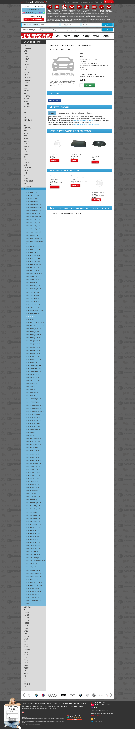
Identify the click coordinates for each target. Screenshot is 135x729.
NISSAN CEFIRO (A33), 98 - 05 (33, 261)
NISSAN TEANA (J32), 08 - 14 (33, 549)
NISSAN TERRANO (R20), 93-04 (33, 558)
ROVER (26, 631)
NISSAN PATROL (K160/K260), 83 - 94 (35, 414)
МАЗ (25, 681)
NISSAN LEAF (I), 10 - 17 (32, 316)
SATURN (26, 639)
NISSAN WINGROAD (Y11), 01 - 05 (34, 585)
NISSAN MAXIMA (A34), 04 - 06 (33, 335)
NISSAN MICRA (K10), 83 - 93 (33, 341)
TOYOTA (26, 663)
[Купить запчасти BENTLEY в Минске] (72, 695)
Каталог (66, 2)
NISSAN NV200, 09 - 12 (31, 387)
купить (74, 160)
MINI (25, 183)
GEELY (25, 125)
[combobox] (8, 717)
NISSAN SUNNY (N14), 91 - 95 (33, 539)
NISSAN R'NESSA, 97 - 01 (32, 481)
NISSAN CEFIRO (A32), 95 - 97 (33, 258)
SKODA (26, 644)
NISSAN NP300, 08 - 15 (31, 384)
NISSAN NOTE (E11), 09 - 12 (32, 377)
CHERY (26, 75)
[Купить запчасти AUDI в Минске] (52, 695)
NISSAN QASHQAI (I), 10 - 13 (33, 469)
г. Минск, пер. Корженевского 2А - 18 (35, 713)
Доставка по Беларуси (78, 113)
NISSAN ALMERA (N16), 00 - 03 (33, 207)
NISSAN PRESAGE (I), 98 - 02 (33, 442)
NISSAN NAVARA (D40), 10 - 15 (33, 371)
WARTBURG (27, 673)
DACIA (25, 88)
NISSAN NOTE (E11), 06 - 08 (32, 374)
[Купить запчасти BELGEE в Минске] (63, 695)
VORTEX (26, 668)
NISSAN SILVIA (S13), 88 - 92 (33, 515)
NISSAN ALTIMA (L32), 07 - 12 (33, 226)
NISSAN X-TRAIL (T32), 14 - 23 (33, 594)
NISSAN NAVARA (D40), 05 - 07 (33, 368)
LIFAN (25, 173)
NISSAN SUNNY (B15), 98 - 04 (33, 533)
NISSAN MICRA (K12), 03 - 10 (33, 350)
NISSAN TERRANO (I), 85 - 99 (33, 552)
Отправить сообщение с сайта (99, 710)
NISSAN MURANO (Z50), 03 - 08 (33, 359)
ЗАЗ (25, 679)
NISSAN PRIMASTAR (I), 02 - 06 (33, 445)
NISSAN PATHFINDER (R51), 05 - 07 (34, 405)
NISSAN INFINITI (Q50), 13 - (33, 301)
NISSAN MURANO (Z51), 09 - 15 (33, 362)
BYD (25, 69)
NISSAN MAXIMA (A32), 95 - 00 (33, 329)
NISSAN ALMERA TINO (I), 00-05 (34, 217)
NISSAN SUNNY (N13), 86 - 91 (33, 536)
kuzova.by (27, 1)
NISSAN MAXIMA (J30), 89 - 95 (33, 338)
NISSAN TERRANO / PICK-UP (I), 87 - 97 (35, 561)
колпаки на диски (79, 19)
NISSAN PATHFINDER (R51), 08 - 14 (34, 408)
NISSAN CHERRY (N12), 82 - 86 (33, 264)
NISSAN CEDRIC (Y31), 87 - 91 (33, 252)
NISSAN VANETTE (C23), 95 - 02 (33, 576)
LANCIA (26, 165)
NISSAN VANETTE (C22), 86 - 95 (33, 573)
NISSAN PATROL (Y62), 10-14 (33, 426)
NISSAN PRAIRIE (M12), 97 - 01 (33, 439)
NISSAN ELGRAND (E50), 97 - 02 (33, 277)
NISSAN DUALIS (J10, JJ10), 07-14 (34, 274)
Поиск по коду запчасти (39, 706)
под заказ (89, 85)
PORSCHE (26, 620)
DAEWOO (26, 91)
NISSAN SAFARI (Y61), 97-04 (33, 497)
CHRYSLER (27, 80)
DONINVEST (27, 107)
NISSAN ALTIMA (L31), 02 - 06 (33, 223)
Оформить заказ (26, 706)
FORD (25, 117)
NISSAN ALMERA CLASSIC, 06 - (33, 214)
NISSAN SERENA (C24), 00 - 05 (33, 509)
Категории (74, 2)
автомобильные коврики (68, 19)
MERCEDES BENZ (28, 181)
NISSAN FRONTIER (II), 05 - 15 (33, 289)
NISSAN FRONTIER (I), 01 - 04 (33, 286)
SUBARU (26, 652)
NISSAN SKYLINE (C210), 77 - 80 (33, 524)
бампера (62, 16)
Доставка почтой (92, 113)
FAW (25, 112)
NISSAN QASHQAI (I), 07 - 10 (33, 466)
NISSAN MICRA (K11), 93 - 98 (33, 344)
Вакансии (83, 703)
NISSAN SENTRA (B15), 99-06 (33, 500)
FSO (25, 122)
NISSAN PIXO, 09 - (30, 435)
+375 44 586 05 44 (35, 9)
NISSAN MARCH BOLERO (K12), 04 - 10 (35, 322)
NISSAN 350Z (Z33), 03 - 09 (32, 195)
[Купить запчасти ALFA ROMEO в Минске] (36, 695)
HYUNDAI (26, 141)
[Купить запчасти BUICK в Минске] (94, 695)
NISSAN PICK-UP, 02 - (31, 432)
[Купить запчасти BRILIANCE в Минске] (87, 695)
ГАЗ (25, 676)
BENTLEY (26, 59)
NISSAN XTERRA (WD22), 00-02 (33, 601)
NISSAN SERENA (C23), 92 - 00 (33, 506)
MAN (25, 175)
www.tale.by (37, 724)
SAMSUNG (27, 636)
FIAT (25, 115)
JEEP (25, 157)
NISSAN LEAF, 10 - (57, 153)
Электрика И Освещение (105, 36)
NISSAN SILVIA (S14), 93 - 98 (33, 518)
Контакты (98, 2)
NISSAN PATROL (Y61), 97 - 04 (33, 420)
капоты (66, 16)
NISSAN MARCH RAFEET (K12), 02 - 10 (35, 326)
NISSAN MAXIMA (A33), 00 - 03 (33, 332)
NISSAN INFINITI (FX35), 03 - (33, 292)
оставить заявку (35, 19)
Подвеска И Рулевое (76, 36)
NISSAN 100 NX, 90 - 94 (31, 192)
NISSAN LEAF (57, 178)
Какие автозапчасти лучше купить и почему (60, 706)
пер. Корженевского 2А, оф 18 (83, 120)
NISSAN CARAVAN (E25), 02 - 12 (33, 246)
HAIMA (26, 133)
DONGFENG (27, 104)
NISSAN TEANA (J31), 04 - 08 (33, 545)
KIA (25, 160)
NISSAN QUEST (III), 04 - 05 (32, 478)
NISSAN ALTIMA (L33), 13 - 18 (33, 229)
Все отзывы (74, 719)
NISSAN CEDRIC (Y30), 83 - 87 (33, 249)
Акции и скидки (78, 706)
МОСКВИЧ (27, 684)
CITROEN (26, 83)
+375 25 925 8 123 (29, 12)
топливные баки (106, 19)
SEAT (25, 641)
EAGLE (26, 109)
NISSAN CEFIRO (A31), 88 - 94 (33, 255)
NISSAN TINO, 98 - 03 (31, 567)
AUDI (25, 54)
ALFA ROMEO (27, 48)
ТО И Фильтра (58, 36)
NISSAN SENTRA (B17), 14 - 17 (33, 503)
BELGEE (26, 56)
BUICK (25, 67)
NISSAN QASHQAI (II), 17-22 (33, 475)
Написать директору (96, 715)
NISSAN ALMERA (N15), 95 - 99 (33, 204)
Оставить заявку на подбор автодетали (102, 713)
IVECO (25, 152)
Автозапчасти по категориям (30, 709)
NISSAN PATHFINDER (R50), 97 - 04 (34, 399)
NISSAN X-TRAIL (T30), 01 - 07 (33, 588)
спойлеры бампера (90, 16)
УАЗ (25, 686)
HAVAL (26, 136)
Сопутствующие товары (65, 703)
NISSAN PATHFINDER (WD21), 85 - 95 (35, 411)
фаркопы (49, 20)
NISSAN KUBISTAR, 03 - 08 (32, 313)
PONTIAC (26, 618)
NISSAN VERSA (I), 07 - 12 (32, 579)
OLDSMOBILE (27, 607)
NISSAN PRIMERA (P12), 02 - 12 (33, 460)
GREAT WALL (27, 128)
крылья (70, 16)
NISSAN (26, 189)
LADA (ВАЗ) (27, 162)
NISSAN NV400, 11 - (31, 396)
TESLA (26, 660)
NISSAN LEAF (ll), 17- (31, 319)
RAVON (26, 626)
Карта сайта (52, 709)
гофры (92, 19)
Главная (24, 703)
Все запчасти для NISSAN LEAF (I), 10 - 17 (65, 213)
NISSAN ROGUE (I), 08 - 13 (32, 484)
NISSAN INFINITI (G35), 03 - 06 (33, 298)
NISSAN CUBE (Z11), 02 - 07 (32, 267)
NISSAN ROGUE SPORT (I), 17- (33, 491)
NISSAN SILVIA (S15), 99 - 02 (33, 521)
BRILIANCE (27, 64)
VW (25, 671)
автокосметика (60, 20)
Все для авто (43, 709)
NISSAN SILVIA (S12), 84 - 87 (33, 512)
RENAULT (26, 628)
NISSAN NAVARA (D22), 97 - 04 (33, 365)
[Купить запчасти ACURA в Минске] (30, 695)
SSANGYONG (27, 649)
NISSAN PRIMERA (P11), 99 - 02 (33, 457)
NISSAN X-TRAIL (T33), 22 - (33, 597)
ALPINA (26, 51)
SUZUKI (26, 655)
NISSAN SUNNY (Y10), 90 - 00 (33, 542)
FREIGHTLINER (28, 120)
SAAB (25, 633)
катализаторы (98, 19)
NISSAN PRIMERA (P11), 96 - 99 (33, 454)
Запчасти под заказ (45, 703)
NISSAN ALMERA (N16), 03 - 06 (33, 211)
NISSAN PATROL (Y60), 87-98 (33, 417)
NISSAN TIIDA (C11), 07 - (32, 564)
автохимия (54, 20)
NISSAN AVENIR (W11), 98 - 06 (33, 232)
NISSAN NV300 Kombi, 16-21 (33, 393)
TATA (25, 657)
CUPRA (26, 85)
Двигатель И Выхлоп (96, 36)
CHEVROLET (27, 77)
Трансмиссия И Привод (86, 36)
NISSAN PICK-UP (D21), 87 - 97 (33, 429)
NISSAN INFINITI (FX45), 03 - (33, 295)
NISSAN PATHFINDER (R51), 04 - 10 (34, 402)
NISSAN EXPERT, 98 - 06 (32, 283)
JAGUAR (26, 154)
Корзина (109, 2)
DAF (25, 93)
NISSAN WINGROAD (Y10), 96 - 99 (34, 582)
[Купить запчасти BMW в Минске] (80, 695)
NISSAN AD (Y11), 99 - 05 (32, 198)
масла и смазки (68, 20)
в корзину (54, 187)
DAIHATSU (27, 96)
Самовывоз (52, 113)
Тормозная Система (67, 36)
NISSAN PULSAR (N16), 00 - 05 (33, 463)
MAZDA (26, 178)
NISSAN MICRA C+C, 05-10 (32, 356)
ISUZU (25, 149)
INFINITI (26, 146)
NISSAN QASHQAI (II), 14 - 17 (33, 472)
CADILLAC (26, 72)
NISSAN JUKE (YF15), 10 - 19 (32, 307)
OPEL (25, 610)
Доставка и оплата (86, 2)
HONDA (26, 138)
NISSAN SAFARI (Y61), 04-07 (33, 494)
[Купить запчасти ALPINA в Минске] (43, 695)
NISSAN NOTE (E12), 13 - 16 (32, 380)
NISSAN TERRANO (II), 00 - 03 (33, 555)
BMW (25, 62)
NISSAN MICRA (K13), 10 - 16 (33, 353)
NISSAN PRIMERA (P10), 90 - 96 (33, 451)
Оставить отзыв (54, 100)
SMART (26, 647)
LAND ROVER (27, 168)
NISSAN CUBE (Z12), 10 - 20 (32, 270)
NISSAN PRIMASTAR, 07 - (32, 448)
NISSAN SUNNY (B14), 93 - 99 (33, 530)
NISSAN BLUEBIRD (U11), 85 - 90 (34, 238)
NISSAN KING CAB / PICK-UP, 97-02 (34, 310)
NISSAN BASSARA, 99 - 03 (32, 235)
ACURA (26, 46)
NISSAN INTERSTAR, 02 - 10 (33, 304)
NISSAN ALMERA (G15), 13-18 (33, 201)
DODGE (26, 101)
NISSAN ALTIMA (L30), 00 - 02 (33, 220)
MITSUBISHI (27, 186)
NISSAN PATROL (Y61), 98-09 (33, 423)
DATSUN (26, 99)
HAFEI (25, 130)
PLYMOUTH (27, 615)
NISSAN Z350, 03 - (30, 604)
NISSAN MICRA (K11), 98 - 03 (33, 347)
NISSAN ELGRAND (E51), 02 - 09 (33, 280)
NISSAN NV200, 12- (30, 390)
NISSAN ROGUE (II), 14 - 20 (32, 487)
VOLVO (26, 665)
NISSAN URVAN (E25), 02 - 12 (33, 570)
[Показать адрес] (46, 2)
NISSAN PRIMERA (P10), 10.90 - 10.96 (78, 153)
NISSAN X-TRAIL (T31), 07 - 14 (33, 591)
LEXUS (26, 170)
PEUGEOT (26, 612)
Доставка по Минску (63, 113)
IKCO (25, 144)
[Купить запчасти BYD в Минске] (101, 695)
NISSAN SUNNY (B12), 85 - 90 (33, 527)
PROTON (26, 623)
